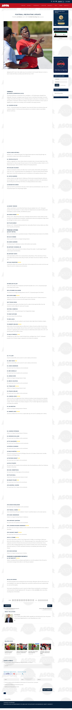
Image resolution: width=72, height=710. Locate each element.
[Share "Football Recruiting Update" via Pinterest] (22, 600)
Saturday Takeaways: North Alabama (33, 652)
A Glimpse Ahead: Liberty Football (8, 652)
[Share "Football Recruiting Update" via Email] (31, 600)
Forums (60, 5)
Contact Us (66, 5)
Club (56, 5)
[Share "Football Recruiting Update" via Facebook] (13, 600)
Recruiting (35, 17)
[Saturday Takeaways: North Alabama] (33, 647)
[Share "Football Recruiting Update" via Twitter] (15, 600)
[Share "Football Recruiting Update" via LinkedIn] (24, 600)
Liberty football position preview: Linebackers (22, 652)
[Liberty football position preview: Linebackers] (22, 647)
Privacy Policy (8, 699)
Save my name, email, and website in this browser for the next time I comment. (21, 682)
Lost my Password (62, 85)
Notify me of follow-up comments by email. (14, 684)
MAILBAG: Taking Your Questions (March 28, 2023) (45, 652)
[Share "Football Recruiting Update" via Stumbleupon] (29, 600)
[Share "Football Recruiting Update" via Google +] (17, 600)
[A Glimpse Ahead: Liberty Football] (10, 647)
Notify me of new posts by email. (12, 686)
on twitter (37, 590)
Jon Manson (19, 17)
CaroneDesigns (11, 702)
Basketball (50, 5)
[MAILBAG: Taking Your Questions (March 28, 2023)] (45, 647)
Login (57, 85)
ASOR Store (43, 5)
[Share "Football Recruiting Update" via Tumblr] (20, 600)
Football (29, 5)
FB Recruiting (36, 5)
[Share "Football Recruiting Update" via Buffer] (26, 600)
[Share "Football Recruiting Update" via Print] (33, 600)
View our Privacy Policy (59, 93)
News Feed (23, 5)
